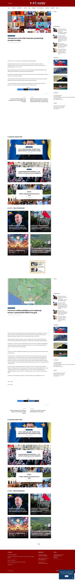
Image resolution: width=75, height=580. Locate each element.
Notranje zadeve (35, 212)
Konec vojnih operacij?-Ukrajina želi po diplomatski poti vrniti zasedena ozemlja (29, 150)
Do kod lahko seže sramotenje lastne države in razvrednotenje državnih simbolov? (40, 227)
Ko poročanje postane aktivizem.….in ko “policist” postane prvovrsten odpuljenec (29, 172)
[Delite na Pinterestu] (31, 302)
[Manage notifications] (72, 578)
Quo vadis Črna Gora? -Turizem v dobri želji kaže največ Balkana (40, 251)
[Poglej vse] (60, 63)
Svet (10, 212)
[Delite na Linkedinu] (32, 302)
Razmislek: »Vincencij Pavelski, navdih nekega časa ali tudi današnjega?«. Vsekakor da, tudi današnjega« (62, 31)
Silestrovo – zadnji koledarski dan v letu (17, 251)
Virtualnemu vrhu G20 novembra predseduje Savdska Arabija (38, 411)
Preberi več (70, 573)
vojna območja (29, 429)
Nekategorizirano (11, 35)
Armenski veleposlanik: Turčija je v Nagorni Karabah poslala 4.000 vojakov (18, 412)
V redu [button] (67, 576)
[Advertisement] (28, 52)
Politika (29, 191)
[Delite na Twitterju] (29, 302)
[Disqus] (29, 120)
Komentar (29, 169)
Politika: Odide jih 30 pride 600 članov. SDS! (29, 194)
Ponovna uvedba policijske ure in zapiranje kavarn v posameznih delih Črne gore (17, 100)
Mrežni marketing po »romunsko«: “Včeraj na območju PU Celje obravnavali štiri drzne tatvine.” (62, 51)
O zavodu (57, 570)
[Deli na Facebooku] (28, 302)
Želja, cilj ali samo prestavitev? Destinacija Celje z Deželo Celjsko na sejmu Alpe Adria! (62, 45)
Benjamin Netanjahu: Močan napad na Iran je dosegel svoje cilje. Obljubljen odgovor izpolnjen (18, 227)
